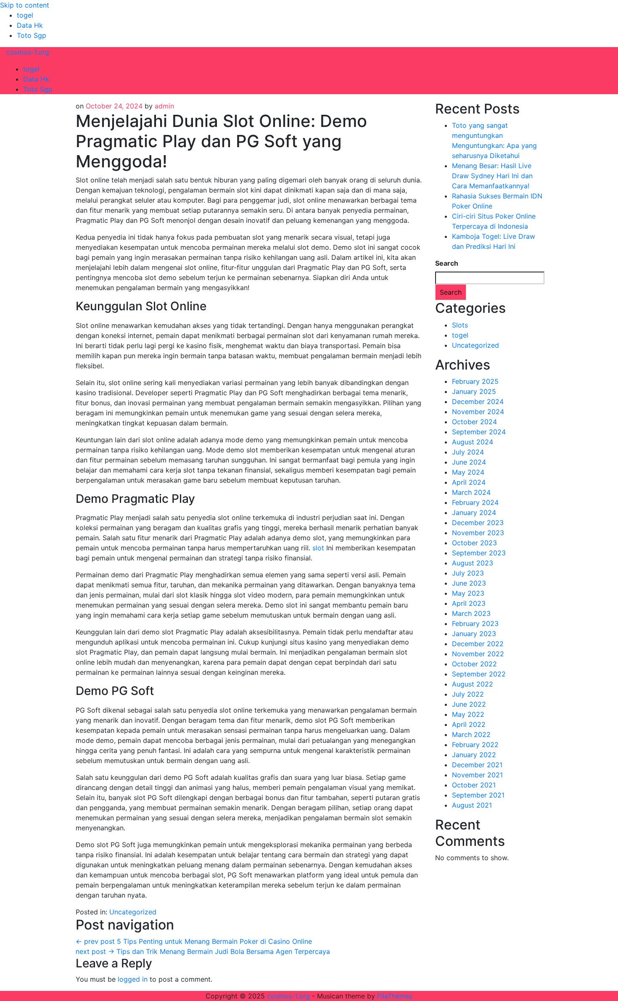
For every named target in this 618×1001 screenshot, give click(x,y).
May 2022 (468, 714)
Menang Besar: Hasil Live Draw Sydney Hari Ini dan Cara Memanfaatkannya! (492, 175)
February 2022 (475, 744)
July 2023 (468, 573)
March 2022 (471, 734)
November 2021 (477, 775)
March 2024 (471, 492)
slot (318, 548)
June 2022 (469, 704)
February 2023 (475, 623)
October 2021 (474, 785)
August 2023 (472, 563)
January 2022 (474, 754)
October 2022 (474, 664)
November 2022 (478, 654)
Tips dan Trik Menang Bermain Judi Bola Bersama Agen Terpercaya (203, 951)
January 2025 (474, 391)
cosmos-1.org (27, 52)
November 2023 (478, 532)
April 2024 (469, 482)
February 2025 (475, 381)
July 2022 (468, 694)
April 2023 (469, 603)
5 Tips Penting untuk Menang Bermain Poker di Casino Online (194, 941)
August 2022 (472, 684)
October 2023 (474, 543)
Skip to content (24, 5)
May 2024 (468, 472)
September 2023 (479, 553)
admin (164, 106)
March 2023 (471, 613)
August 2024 (472, 442)
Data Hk (30, 25)
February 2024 (475, 502)
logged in (133, 979)
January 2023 (474, 633)
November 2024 (478, 411)
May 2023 (468, 593)
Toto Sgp (31, 35)
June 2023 (469, 583)
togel (25, 15)
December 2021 (477, 765)
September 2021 (478, 795)
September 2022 (479, 674)
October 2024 (474, 421)
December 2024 (478, 401)
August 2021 (472, 805)
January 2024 (474, 512)
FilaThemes (394, 996)
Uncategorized (132, 912)
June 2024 (469, 462)
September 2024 (479, 432)
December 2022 (478, 643)
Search (446, 263)
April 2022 (469, 724)
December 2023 (478, 522)
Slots (460, 325)
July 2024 (468, 452)
